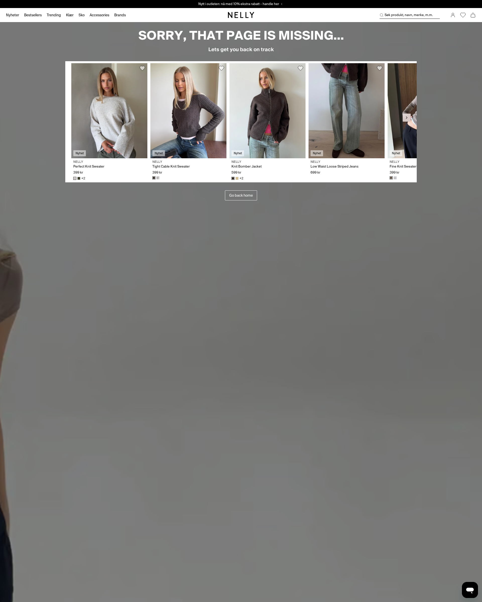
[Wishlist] (463, 15)
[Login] (453, 15)
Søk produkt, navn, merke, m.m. (409, 15)
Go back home (241, 195)
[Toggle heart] (142, 68)
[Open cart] (473, 15)
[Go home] (241, 15)
